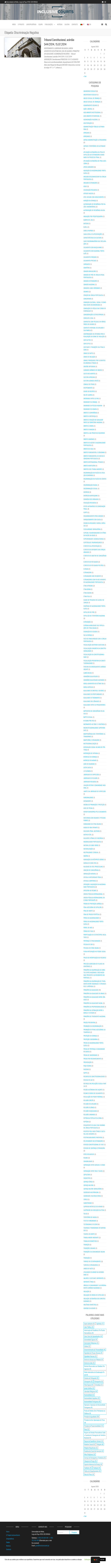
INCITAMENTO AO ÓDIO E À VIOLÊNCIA (94, 724)
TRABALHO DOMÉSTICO (90, 1241)
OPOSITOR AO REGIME (89, 890)
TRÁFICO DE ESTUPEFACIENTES (92, 1261)
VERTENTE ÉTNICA (88, 1282)
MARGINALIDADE (88, 797)
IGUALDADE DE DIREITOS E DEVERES (93, 690)
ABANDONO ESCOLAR (89, 91)
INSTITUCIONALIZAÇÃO (89, 743)
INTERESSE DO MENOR (89, 760)
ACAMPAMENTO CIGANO (90, 105)
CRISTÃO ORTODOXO (89, 366)
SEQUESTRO (86, 1178)
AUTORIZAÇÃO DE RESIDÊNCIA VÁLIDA (94, 210)
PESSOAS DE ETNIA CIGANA (91, 948)
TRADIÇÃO (86, 1244)
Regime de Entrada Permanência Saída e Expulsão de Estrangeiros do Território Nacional (94, 1435)
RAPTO (85, 1073)
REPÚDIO (86, 1121)
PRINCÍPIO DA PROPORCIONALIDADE (93, 1006)
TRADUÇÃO (86, 1258)
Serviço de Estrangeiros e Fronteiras (95, 1457)
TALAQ (85, 1213)
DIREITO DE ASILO (88, 449)
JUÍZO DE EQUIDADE (89, 764)
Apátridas (99, 1323)
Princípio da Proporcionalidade (93, 1426)
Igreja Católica (89, 1388)
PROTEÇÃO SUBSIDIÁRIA (90, 1039)
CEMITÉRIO (86, 267)
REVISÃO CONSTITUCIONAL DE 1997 (93, 1144)
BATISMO (86, 223)
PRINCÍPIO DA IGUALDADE (90, 990)
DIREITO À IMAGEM (88, 429)
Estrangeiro (88, 1381)
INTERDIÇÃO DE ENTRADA (90, 753)
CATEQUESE (86, 264)
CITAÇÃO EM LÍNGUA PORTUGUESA (93, 295)
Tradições (87, 1467)
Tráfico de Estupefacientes (92, 1471)
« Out (84, 76)
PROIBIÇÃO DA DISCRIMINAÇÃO (92, 1026)
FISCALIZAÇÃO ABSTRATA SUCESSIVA (93, 645)
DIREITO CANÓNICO (88, 439)
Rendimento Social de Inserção (93, 1451)
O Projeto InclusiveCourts (13, 1535)
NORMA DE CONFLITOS (89, 863)
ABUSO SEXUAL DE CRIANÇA (91, 98)
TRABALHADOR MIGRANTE (91, 1237)
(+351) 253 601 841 (42, 1538)
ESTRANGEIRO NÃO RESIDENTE (92, 576)
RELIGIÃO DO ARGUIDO (90, 1104)
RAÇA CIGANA (87, 1066)
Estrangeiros (98, 1381)
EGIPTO (85, 512)
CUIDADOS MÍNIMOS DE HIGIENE (92, 370)
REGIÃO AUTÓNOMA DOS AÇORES (93, 1089)
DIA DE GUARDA (88, 395)
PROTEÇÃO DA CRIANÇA (90, 1036)
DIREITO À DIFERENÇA (89, 416)
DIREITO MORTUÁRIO (89, 465)
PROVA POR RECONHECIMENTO (92, 1058)
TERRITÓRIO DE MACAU (90, 1217)
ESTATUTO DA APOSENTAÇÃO (91, 546)
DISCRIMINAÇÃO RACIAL (90, 485)
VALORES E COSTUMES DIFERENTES (93, 1278)
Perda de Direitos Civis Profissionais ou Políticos (94, 1411)
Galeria (67, 24)
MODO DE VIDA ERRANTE (90, 827)
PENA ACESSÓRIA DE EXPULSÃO (92, 907)
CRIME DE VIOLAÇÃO (89, 357)
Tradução (96, 1467)
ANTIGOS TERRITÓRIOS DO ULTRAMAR (94, 146)
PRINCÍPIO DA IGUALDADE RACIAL (93, 1003)
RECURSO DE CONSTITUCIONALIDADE (94, 1076)
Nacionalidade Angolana (91, 1398)
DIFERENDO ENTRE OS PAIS (91, 398)
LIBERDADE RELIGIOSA (89, 781)
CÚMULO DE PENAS (89, 384)
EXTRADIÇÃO (87, 622)
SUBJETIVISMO (87, 1203)
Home (7, 1531)
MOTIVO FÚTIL (87, 834)
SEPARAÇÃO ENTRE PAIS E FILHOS (93, 1171)
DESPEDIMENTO (87, 388)
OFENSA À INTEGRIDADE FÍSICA (92, 877)
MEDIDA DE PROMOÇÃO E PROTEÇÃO (93, 804)
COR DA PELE (87, 340)
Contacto (75, 24)
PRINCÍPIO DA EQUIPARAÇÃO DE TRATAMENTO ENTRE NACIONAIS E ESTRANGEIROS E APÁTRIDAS (94, 983)
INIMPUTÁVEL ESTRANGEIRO (91, 740)
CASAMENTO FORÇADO (90, 257)
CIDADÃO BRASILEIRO (89, 271)
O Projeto (21, 24)
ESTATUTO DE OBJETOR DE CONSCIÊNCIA (94, 555)
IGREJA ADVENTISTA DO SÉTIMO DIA (93, 683)
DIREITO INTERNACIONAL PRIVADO (93, 462)
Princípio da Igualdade (91, 1416)
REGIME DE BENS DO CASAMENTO (93, 1093)
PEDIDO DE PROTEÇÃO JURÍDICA (92, 903)
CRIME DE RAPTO (88, 353)
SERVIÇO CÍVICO (88, 1181)
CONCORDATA (87, 298)
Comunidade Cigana (90, 1339)
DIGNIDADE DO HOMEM (90, 409)
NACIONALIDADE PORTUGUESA (92, 841)
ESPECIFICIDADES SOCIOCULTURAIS (93, 539)
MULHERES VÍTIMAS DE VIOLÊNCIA (93, 838)
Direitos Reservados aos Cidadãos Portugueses (94, 1367)
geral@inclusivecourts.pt (42, 1545)
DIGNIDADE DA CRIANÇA (90, 402)
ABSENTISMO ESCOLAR (90, 94)
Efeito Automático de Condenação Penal (94, 1373)
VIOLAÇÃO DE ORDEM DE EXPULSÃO (93, 1295)
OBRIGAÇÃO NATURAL (89, 873)
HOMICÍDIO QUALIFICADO (90, 676)
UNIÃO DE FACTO (88, 1268)
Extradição (99, 1384)
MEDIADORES (87, 801)
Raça (86, 1429)
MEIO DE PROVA (87, 808)
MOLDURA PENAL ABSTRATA (91, 831)
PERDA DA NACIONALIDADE (91, 918)
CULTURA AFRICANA (89, 377)
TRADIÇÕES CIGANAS (89, 1248)
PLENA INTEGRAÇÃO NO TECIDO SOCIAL (94, 951)
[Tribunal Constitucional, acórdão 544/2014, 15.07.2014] (23, 47)
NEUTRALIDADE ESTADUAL (90, 852)
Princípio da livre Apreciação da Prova (94, 1421)
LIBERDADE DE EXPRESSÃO (91, 774)
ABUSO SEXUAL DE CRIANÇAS (91, 102)
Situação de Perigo (90, 1461)
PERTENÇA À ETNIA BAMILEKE (91, 941)
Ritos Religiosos (89, 1454)
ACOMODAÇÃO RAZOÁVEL (90, 119)
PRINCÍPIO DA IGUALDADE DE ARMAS (94, 993)
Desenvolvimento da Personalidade (94, 1349)
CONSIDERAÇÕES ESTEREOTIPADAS (93, 314)
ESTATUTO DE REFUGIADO (90, 562)
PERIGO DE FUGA (88, 931)
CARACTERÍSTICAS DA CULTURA (92, 237)
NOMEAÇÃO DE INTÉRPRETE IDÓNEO (93, 859)
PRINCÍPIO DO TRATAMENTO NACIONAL (94, 1016)
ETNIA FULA (86, 596)
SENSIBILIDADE (87, 1161)
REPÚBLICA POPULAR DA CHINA (92, 1118)
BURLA (85, 227)
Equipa (40, 24)
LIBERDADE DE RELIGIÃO (90, 778)
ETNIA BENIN (87, 589)
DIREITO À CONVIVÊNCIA (90, 412)
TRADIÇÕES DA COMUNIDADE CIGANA (94, 1251)
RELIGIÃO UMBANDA (89, 1114)
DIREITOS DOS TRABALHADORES (92, 469)
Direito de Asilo (89, 1363)
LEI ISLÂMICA (87, 771)
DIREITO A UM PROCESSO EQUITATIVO (94, 433)
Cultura (87, 1346)
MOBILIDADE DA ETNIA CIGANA (92, 824)
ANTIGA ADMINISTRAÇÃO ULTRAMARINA (94, 140)
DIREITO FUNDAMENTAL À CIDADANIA (94, 452)
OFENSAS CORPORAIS (89, 881)
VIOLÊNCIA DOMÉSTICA (89, 1304)
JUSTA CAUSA (87, 767)
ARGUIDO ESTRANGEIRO (90, 183)
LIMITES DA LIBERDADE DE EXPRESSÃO (94, 791)
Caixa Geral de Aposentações (93, 1336)
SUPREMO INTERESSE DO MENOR (93, 1206)
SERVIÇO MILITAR (88, 1185)
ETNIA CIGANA (87, 593)
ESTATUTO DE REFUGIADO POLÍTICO (93, 565)
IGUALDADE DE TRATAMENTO (91, 697)
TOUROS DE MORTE (89, 1234)
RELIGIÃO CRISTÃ (88, 1100)
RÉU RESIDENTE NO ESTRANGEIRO (93, 1141)
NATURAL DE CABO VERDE (90, 845)
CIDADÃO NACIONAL (89, 284)
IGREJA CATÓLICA (88, 687)
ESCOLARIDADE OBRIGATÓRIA (91, 529)
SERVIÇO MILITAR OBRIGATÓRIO (92, 1189)
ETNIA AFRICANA (88, 585)
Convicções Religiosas (91, 1343)
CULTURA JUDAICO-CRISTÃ (90, 380)
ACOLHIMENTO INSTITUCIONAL (92, 112)
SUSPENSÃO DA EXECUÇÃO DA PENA (93, 1210)
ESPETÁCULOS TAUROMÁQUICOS (92, 542)
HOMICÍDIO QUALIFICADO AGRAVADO (93, 680)
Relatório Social (89, 1444)
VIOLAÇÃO (86, 1291)
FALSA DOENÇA (87, 635)
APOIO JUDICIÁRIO (88, 167)
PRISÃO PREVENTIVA (89, 1022)
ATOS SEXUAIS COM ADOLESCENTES (93, 197)
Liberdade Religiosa (90, 1391)
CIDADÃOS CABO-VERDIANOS (91, 288)
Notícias (59, 24)
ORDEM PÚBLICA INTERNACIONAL (93, 894)
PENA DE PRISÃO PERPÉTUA (91, 914)
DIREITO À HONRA (88, 426)
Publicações (49, 24)
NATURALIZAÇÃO (88, 849)
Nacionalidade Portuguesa (92, 1401)
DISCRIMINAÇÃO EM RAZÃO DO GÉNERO (94, 479)
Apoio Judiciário (89, 1323)
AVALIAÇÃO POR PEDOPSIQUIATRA (93, 216)
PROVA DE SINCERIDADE (90, 1055)
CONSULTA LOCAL (88, 318)
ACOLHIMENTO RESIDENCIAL (91, 116)
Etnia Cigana (88, 1384)
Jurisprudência (31, 24)
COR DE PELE (87, 343)
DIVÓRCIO (86, 492)
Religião (100, 1444)
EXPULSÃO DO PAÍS (88, 612)
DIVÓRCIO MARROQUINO (90, 495)
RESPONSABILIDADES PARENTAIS (92, 1137)
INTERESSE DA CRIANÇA (90, 757)
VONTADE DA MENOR (89, 1308)
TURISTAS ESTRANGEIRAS (90, 1265)
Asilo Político (88, 1327)
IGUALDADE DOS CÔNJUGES (91, 701)
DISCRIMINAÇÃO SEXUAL (90, 488)
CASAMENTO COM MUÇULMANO (92, 247)
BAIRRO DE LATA (88, 220)
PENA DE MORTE (88, 911)
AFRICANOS (86, 136)
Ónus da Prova (89, 1474)
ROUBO (85, 1158)
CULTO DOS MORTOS (89, 373)
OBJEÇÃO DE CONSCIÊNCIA (91, 870)
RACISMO (86, 1069)
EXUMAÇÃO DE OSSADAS (90, 631)
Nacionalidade (89, 1395)
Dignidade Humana (90, 1356)
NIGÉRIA (85, 856)
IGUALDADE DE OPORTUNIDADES (92, 694)
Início (14, 24)
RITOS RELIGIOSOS (88, 1154)
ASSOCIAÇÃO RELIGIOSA (90, 190)
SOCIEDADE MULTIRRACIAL (91, 1192)
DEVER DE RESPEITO (89, 391)
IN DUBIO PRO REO (88, 720)
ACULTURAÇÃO (87, 123)
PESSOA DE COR (88, 944)
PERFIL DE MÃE (87, 927)
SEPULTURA (86, 1174)
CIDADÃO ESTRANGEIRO (90, 281)
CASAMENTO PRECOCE (89, 260)
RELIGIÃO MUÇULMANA (90, 1111)
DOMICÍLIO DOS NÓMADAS (91, 499)
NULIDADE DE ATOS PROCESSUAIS (93, 866)
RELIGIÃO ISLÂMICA (89, 1107)
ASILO (85, 186)
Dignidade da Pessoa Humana (93, 1353)
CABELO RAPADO (88, 230)
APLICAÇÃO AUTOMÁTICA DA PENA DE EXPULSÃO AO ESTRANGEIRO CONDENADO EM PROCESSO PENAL (94, 154)
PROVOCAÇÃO (87, 1062)
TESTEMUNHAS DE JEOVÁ (90, 1224)
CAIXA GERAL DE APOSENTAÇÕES (92, 234)
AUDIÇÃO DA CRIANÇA (89, 200)
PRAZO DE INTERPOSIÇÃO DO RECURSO (94, 957)
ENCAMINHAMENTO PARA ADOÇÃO (93, 516)
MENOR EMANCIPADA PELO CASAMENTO (94, 811)
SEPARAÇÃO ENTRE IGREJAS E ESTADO (94, 1165)
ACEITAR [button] (102, 1559)
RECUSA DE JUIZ (88, 1080)
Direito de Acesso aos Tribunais (93, 1359)
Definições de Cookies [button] (90, 1559)
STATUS (85, 1199)
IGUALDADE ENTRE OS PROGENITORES (94, 705)
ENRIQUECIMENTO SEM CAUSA (92, 519)
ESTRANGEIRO (87, 572)
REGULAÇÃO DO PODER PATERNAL (93, 1097)
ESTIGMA (86, 569)
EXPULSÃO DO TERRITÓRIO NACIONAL (94, 615)
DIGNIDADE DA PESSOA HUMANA (93, 405)
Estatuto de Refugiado (91, 1378)
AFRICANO (86, 133)
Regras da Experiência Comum (93, 1441)
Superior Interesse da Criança (93, 1464)
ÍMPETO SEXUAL (88, 717)
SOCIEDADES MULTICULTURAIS (92, 1196)
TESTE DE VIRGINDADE (89, 1220)
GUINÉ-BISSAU (87, 673)
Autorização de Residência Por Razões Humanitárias (94, 1331)
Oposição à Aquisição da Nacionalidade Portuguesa (94, 1406)
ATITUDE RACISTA (88, 193)
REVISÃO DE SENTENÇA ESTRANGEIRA (94, 1148)
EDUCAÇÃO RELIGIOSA (89, 502)
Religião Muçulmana (90, 1447)
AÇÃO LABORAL (87, 109)
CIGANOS (86, 291)
